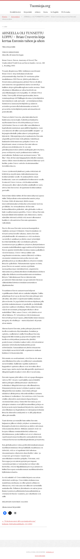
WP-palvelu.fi (50, 552)
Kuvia (45, 12)
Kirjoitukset (15, 17)
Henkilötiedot (15, 12)
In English (54, 12)
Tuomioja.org (40, 6)
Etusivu (4, 17)
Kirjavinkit (28, 12)
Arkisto (38, 12)
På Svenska (65, 12)
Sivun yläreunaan (40, 555)
